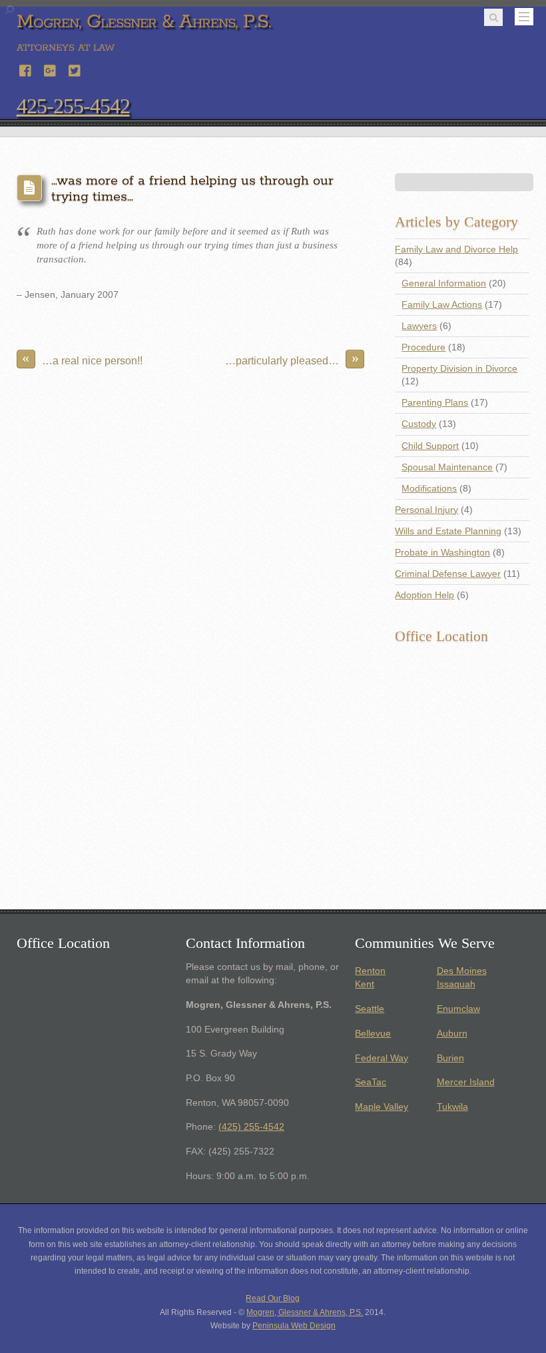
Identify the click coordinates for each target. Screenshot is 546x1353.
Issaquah (456, 984)
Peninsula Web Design (294, 1325)
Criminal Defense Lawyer (448, 574)
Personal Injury (426, 510)
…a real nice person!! (82, 358)
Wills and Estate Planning (448, 531)
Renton (370, 971)
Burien (450, 1058)
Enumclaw (458, 1009)
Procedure (423, 347)
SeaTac (370, 1082)
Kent (364, 984)
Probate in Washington (442, 553)
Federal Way (381, 1058)
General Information (444, 283)
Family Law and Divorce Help (456, 249)
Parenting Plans (435, 403)
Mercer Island (466, 1082)
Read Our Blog (273, 1298)
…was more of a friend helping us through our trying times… (192, 189)
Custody (419, 424)
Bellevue (373, 1034)
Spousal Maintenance (447, 467)
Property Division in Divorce (459, 369)
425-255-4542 (73, 106)
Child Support (430, 446)
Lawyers (419, 326)
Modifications (429, 489)
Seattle (369, 1009)
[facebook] (26, 69)
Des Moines (462, 971)
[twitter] (75, 69)
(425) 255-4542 (251, 1127)
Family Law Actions (442, 305)
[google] (50, 69)
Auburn (452, 1034)
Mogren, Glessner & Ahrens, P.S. (304, 1312)
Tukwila (452, 1107)
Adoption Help (424, 595)
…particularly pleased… (292, 358)
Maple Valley (381, 1107)
